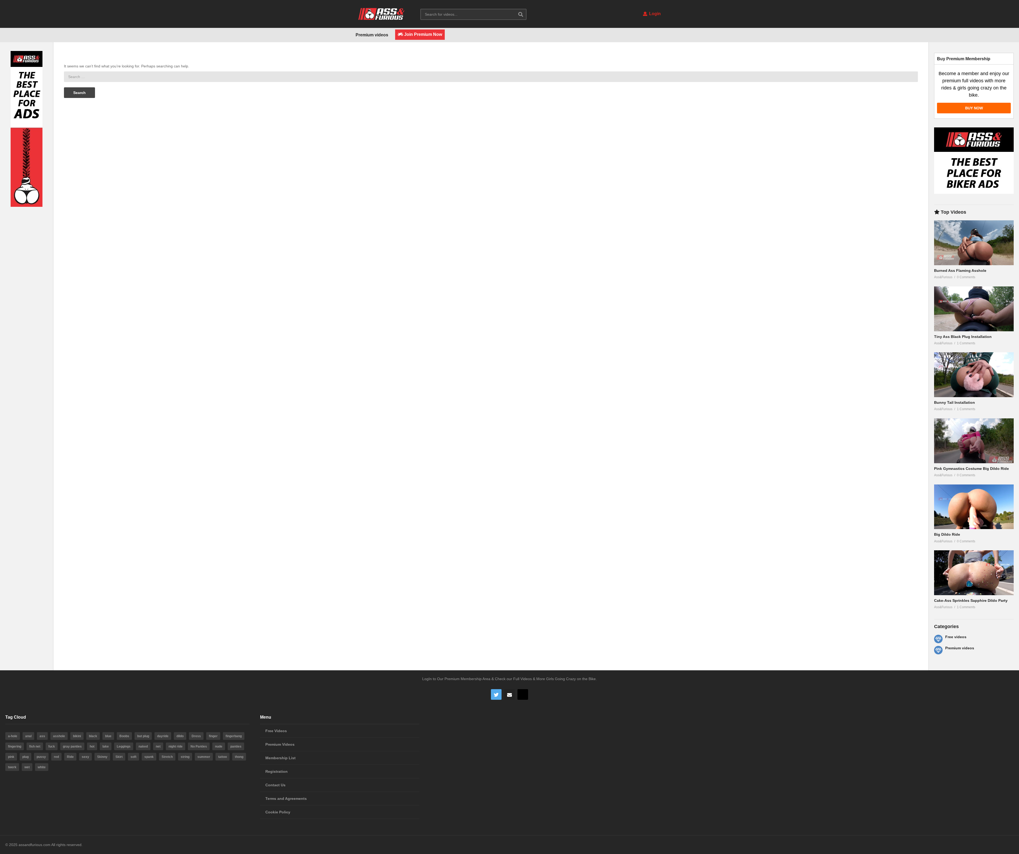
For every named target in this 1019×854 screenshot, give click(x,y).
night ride (176, 746)
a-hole (12, 736)
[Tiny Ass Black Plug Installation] (974, 308)
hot (92, 746)
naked (143, 746)
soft (133, 757)
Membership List (280, 758)
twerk (12, 767)
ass (42, 736)
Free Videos (276, 731)
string (185, 757)
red (56, 757)
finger (213, 736)
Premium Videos (280, 744)
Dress (196, 736)
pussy (41, 757)
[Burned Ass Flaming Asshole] (974, 242)
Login (654, 13)
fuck (51, 746)
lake (105, 746)
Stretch (167, 757)
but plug (143, 736)
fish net (34, 746)
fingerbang (234, 736)
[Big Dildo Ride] (974, 506)
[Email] (509, 694)
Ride (70, 757)
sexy (85, 757)
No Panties (199, 746)
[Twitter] (496, 694)
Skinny (102, 757)
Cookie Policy (277, 812)
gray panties (72, 746)
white (42, 767)
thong (239, 757)
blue (108, 736)
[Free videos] (938, 639)
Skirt (119, 757)
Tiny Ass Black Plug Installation (963, 336)
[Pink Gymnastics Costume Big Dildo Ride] (974, 440)
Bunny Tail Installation (954, 402)
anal (28, 736)
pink (11, 757)
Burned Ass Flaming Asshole (960, 270)
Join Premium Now (422, 34)
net (158, 746)
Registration (276, 771)
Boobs (124, 736)
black (93, 736)
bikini (77, 736)
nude (218, 746)
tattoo (222, 757)
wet (27, 767)
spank (149, 757)
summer (203, 757)
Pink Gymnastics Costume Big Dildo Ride (971, 468)
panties (235, 746)
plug (25, 757)
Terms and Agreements (286, 798)
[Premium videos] (938, 650)
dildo (180, 736)
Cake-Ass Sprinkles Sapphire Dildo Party (971, 600)
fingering (14, 746)
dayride (163, 736)
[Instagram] (522, 694)
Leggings (124, 746)
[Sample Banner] (26, 205)
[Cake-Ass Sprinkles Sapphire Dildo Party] (974, 572)
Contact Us (275, 785)
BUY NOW (974, 108)
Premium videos (372, 35)
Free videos (955, 637)
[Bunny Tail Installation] (974, 374)
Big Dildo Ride (947, 534)
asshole (59, 736)
